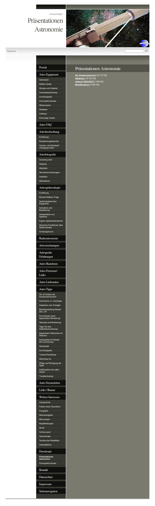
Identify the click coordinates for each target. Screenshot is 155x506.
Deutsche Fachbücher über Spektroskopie (51, 226)
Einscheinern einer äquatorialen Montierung (49, 317)
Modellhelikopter (46, 423)
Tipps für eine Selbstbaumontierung (48, 328)
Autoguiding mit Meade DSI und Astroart (49, 341)
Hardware (43, 109)
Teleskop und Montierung (50, 322)
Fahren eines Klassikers (49, 406)
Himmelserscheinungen (49, 172)
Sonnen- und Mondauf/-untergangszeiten (49, 146)
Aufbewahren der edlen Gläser (49, 371)
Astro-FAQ (45, 124)
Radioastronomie (48, 238)
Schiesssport (45, 432)
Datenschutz (46, 477)
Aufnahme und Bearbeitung (45, 209)
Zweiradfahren (45, 445)
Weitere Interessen (49, 397)
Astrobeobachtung (49, 132)
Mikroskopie (44, 419)
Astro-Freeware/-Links (48, 273)
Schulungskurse (46, 232)
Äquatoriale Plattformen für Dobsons (51, 334)
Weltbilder (80, 78)
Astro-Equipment (48, 74)
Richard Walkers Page (49, 197)
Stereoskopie (45, 436)
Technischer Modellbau (49, 440)
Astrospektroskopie (47, 101)
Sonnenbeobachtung (48, 92)
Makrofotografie (46, 415)
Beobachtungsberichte (49, 141)
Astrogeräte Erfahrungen (46, 254)
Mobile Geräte (45, 84)
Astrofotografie (45, 97)
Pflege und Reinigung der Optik (50, 364)
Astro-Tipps (45, 289)
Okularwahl (44, 346)
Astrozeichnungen (49, 245)
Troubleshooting (46, 376)
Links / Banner (47, 390)
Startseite (11, 51)
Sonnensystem (45, 160)
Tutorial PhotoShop (47, 355)
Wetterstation (45, 105)
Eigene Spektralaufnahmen (51, 221)
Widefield (43, 168)
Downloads (45, 451)
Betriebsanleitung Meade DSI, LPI (50, 310)
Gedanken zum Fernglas (50, 305)
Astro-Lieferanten (49, 282)
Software (43, 114)
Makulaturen (44, 181)
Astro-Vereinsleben (49, 383)
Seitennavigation (48, 491)
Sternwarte (44, 80)
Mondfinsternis (82, 85)
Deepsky (43, 164)
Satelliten (43, 177)
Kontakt (43, 470)
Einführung (44, 137)
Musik (42, 428)
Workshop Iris (45, 359)
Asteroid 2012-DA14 (84, 82)
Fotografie (43, 411)
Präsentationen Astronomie (46, 458)
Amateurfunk (44, 402)
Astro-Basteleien (48, 264)
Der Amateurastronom (85, 75)
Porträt (43, 67)
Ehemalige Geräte (47, 118)
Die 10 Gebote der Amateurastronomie (47, 295)
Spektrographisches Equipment (48, 202)
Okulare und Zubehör (48, 88)
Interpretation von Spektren (46, 215)
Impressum (45, 484)
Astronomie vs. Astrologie (50, 301)
